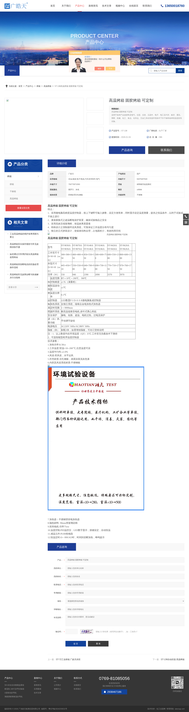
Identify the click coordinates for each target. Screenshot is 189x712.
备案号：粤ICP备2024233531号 (54, 709)
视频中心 (120, 5)
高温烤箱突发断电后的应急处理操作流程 (24, 265)
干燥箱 (13, 191)
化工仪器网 (160, 709)
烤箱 (38, 86)
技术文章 (106, 5)
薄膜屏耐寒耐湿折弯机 (13, 697)
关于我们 (66, 5)
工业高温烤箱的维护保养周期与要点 (24, 235)
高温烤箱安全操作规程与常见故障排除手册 (24, 245)
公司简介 (57, 685)
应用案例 (37, 689)
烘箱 (12, 184)
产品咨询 (127, 150)
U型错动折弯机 (10, 693)
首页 (52, 5)
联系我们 (147, 5)
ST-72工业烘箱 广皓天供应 (68, 659)
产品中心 (79, 5)
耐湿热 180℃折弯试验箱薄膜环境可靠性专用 (14, 689)
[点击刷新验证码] (86, 631)
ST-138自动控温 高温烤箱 (172, 659)
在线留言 (133, 5)
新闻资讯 (93, 5)
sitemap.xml (179, 709)
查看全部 (12, 287)
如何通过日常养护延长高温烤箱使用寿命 (24, 255)
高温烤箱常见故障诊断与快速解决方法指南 (24, 276)
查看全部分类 (23, 208)
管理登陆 (170, 709)
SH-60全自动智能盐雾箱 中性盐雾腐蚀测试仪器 (14, 685)
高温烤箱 (47, 86)
